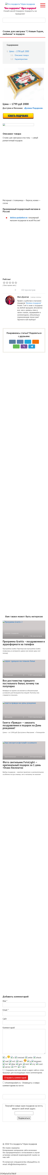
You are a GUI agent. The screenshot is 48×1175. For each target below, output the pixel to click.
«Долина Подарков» (33, 108)
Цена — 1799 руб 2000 (19, 51)
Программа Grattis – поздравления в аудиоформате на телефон (24, 643)
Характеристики (21, 59)
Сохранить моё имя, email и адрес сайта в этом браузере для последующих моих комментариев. (23, 1071)
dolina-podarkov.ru (18, 217)
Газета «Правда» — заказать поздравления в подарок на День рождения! (22, 725)
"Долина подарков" (33, 303)
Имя (5, 1001)
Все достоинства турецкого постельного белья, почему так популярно (21, 683)
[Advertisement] (24, 170)
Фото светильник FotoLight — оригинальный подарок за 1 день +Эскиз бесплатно (22, 765)
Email (6, 1010)
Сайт (5, 1019)
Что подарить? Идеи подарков (20, 8)
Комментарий (9, 1027)
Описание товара (22, 55)
